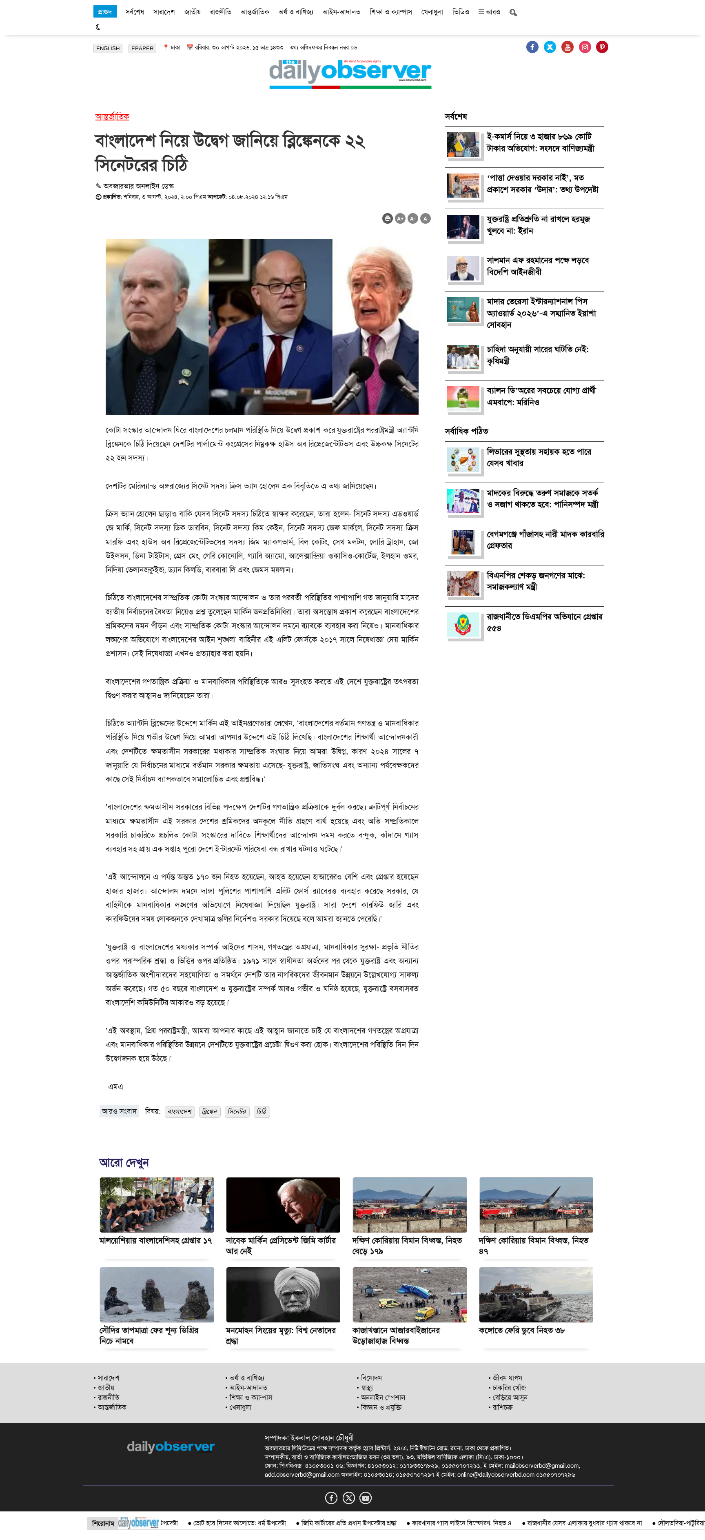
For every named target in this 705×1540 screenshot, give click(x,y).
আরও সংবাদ (119, 1111)
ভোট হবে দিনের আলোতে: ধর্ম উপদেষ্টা (206, 1523)
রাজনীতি (220, 11)
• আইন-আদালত (246, 1387)
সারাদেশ (164, 11)
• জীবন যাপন (505, 1377)
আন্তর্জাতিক (255, 11)
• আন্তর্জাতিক (109, 1407)
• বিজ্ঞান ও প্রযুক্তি (379, 1407)
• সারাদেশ (106, 1377)
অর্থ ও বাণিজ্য (296, 11)
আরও (492, 11)
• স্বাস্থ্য (365, 1387)
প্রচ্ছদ (105, 11)
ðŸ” (692, 1523)
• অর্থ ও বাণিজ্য (244, 1377)
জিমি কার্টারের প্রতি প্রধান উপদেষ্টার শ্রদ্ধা (315, 1523)
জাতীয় (192, 11)
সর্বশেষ (135, 11)
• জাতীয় (103, 1387)
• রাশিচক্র (500, 1407)
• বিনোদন (369, 1377)
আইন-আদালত (341, 11)
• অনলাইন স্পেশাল (381, 1397)
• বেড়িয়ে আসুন (508, 1397)
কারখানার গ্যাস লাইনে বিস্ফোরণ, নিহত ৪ (429, 1523)
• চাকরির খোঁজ (507, 1387)
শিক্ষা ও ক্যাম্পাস (391, 11)
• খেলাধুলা (238, 1407)
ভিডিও (460, 11)
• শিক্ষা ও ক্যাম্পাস (248, 1397)
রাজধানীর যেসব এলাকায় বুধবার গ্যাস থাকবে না (551, 1523)
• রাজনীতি (106, 1397)
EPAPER (142, 48)
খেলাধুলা (432, 11)
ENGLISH (108, 48)
